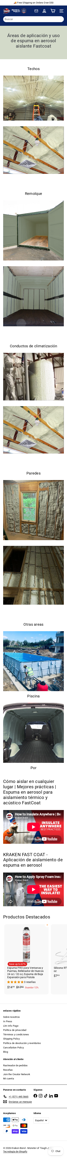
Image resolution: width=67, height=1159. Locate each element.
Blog (5, 1051)
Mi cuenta (8, 1078)
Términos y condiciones (16, 1034)
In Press (7, 1021)
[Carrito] (53, 11)
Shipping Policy (11, 1038)
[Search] (60, 19)
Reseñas (8, 1069)
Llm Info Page (10, 1025)
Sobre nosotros (11, 1017)
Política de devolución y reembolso (22, 1043)
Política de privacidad (14, 1030)
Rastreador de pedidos (15, 1065)
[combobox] (33, 19)
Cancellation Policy (13, 1047)
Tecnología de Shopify (15, 1151)
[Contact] (36, 11)
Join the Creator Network (16, 1074)
